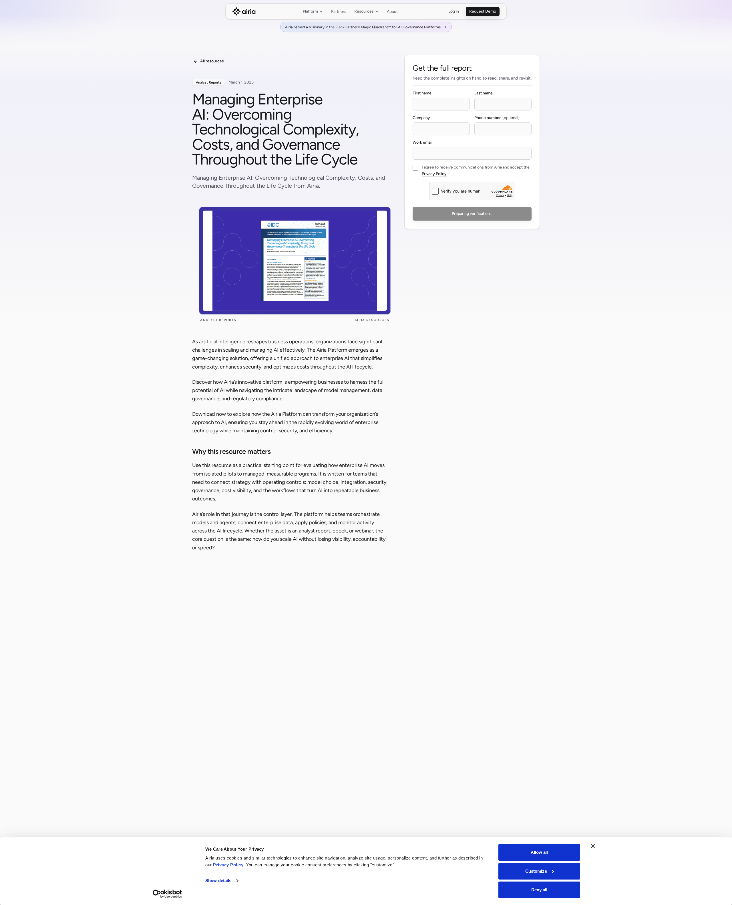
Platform (310, 11)
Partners (338, 11)
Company (421, 117)
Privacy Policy (434, 173)
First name (422, 93)
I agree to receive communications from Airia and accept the (476, 167)
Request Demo (482, 11)
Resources (364, 11)
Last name (483, 93)
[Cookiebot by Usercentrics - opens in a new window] (167, 894)
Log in (453, 11)
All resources (212, 61)
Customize (536, 871)
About (392, 11)
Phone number (487, 117)
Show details (218, 880)
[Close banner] (593, 846)
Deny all (539, 889)
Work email (422, 142)
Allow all (539, 852)
